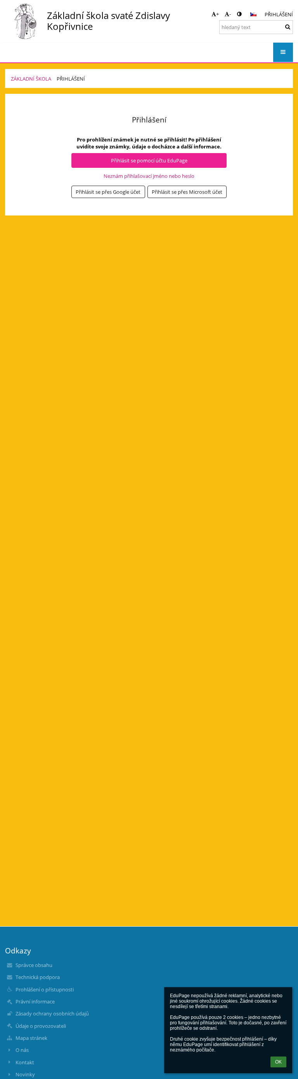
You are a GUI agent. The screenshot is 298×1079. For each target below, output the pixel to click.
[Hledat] (287, 26)
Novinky (25, 1074)
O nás (22, 1049)
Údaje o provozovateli (41, 1025)
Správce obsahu (34, 965)
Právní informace (35, 1001)
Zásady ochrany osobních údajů (52, 1013)
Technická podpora (38, 977)
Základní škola (31, 78)
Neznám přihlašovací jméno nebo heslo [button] (149, 175)
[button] (239, 14)
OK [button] (278, 1062)
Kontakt (25, 1062)
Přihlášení (279, 14)
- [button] (230, 13)
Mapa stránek (31, 1037)
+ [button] (217, 13)
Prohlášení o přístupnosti (45, 989)
